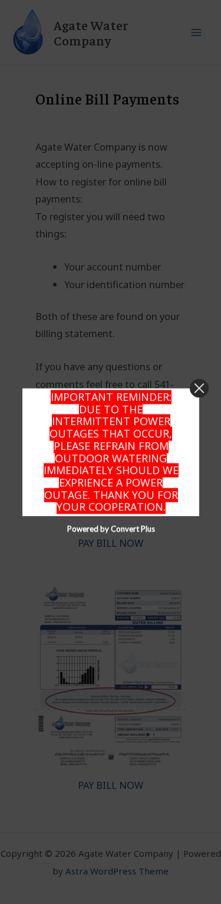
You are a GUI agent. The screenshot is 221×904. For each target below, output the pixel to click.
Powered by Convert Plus (110, 528)
